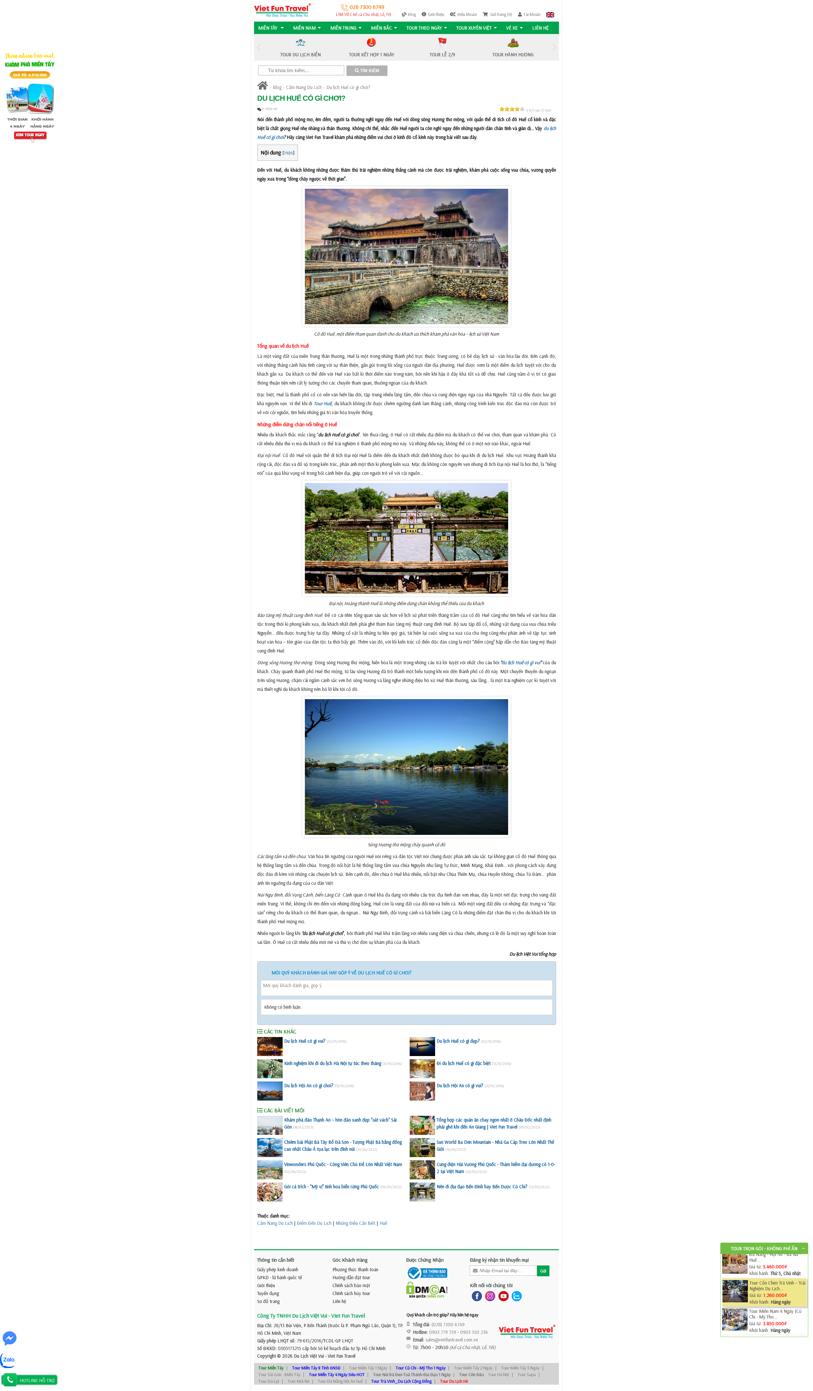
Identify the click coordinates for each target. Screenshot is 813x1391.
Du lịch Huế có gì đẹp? (458, 1041)
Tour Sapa (527, 1374)
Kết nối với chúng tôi (491, 1285)
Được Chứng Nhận (425, 1260)
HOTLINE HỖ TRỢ (37, 1380)
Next (554, 47)
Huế (383, 1223)
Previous (259, 47)
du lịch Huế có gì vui (520, 662)
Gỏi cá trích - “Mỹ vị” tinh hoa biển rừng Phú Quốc (331, 1186)
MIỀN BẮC (381, 28)
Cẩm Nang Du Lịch (304, 87)
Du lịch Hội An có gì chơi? (308, 1085)
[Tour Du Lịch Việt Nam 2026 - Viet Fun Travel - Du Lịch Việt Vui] (282, 10)
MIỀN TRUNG (343, 28)
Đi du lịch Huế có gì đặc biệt (464, 1063)
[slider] (512, 109)
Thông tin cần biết (275, 1260)
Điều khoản (467, 14)
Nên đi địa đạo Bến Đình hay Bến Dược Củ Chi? (482, 1186)
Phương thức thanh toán (355, 1269)
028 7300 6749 (366, 6)
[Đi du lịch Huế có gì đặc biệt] (422, 1068)
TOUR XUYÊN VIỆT (474, 28)
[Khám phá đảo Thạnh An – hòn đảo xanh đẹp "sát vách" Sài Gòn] (270, 1125)
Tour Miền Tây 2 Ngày (473, 1368)
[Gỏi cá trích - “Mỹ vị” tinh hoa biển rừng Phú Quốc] (270, 1192)
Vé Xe (512, 28)
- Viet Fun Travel (339, 1356)
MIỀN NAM (304, 28)
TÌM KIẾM (369, 70)
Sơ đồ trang (268, 1301)
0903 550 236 (474, 1332)
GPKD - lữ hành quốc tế (279, 1277)
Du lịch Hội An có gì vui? (460, 1085)
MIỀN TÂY (268, 28)
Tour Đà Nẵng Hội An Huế (340, 1381)
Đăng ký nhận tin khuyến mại (499, 1260)
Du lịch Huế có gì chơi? (348, 87)
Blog (412, 14)
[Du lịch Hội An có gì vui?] (422, 1091)
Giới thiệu (436, 14)
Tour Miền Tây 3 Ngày (520, 1368)
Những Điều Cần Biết (355, 1223)
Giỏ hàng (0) (500, 14)
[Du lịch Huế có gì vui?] (270, 1046)
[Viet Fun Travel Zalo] (515, 1296)
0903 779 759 (442, 1332)
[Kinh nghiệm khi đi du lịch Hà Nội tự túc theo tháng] (270, 1068)
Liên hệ (540, 28)
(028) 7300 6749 (448, 1324)
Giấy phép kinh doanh (277, 1269)
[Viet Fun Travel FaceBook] (475, 1296)
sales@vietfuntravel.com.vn (452, 1340)
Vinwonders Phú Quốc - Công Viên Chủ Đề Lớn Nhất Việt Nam (343, 1164)
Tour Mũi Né (298, 1381)
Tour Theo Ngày (424, 28)
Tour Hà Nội (498, 1374)
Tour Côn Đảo (471, 1374)
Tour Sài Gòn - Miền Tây (279, 1374)
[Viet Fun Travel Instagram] (488, 1296)
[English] (550, 14)
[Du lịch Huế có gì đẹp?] (422, 1046)
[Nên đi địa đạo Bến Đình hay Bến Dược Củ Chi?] (422, 1192)
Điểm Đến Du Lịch (314, 1223)
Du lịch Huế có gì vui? (305, 1041)
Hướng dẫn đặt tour (351, 1277)
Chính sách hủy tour (351, 1293)
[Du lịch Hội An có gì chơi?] (270, 1091)
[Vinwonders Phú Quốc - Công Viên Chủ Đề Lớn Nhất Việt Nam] (270, 1169)
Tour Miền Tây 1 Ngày (368, 1368)
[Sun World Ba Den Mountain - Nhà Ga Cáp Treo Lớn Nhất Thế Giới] (422, 1147)
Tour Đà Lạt (269, 1381)
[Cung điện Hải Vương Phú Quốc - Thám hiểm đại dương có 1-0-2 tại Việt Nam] (422, 1169)
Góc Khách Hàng (350, 1260)
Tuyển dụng (268, 1293)
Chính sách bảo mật (351, 1285)
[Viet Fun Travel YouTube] (502, 1296)
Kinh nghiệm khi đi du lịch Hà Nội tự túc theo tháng (332, 1063)
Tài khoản (532, 14)
